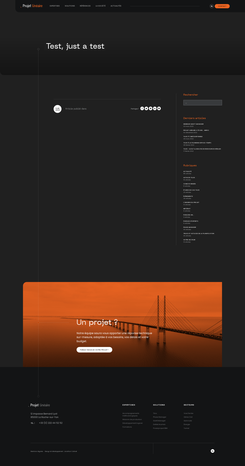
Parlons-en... (188, 215)
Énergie (187, 424)
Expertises (55, 6)
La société (101, 6)
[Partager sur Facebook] (142, 108)
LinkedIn (211, 6)
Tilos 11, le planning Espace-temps (197, 143)
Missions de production (132, 419)
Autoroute (188, 421)
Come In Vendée (189, 184)
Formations (127, 427)
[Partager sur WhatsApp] (150, 108)
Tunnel (186, 428)
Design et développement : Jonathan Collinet (61, 451)
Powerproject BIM (160, 428)
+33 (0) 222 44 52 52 (50, 422)
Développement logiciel (132, 423)
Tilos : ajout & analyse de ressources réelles (202, 149)
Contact (222, 6)
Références (85, 6)
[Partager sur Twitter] (146, 108)
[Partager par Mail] (159, 108)
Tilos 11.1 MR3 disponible (193, 136)
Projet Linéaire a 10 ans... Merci (196, 130)
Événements (188, 196)
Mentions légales (37, 451)
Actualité (187, 171)
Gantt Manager (159, 421)
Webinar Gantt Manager (193, 124)
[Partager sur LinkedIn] (155, 108)
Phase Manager (189, 227)
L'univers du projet (191, 202)
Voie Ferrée (188, 413)
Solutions (70, 6)
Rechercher (190, 95)
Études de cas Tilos (191, 190)
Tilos (155, 413)
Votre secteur (189, 240)
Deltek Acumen (159, 424)
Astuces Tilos (189, 178)
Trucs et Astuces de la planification (198, 233)
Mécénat (187, 209)
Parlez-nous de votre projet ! (94, 350)
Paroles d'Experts (190, 221)
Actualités (116, 6)
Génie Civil (188, 417)
